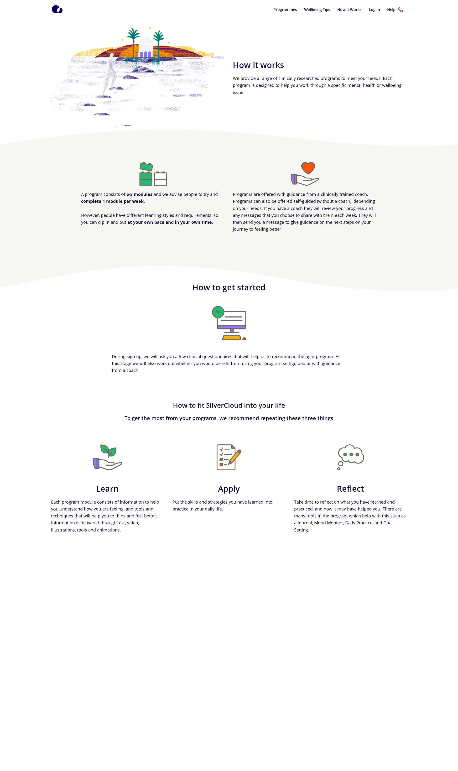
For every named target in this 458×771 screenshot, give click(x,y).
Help (391, 9)
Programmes (285, 9)
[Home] (57, 9)
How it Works (349, 9)
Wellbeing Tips (317, 9)
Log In (374, 9)
